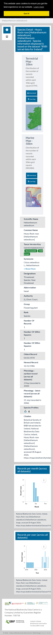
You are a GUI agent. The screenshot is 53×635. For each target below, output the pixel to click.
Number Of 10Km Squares (32, 333)
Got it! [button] (26, 14)
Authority (28, 296)
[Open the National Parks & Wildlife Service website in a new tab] (42, 604)
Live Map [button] (32, 99)
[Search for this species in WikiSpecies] (25, 411)
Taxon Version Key (32, 244)
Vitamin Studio (46, 633)
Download (32, 93)
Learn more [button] (39, 7)
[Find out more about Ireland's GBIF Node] (15, 621)
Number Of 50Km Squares (32, 344)
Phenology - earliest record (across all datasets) (30, 375)
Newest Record (31, 362)
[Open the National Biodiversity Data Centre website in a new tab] (8, 604)
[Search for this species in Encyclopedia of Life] (29, 411)
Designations (30, 273)
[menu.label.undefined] (43, 480)
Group (27, 304)
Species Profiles (31, 407)
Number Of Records (29, 322)
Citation (27, 416)
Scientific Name (31, 219)
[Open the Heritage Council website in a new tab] (18, 604)
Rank (26, 312)
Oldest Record (30, 354)
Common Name (31, 230)
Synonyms (28, 259)
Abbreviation (30, 287)
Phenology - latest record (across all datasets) (32, 393)
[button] (30, 269)
